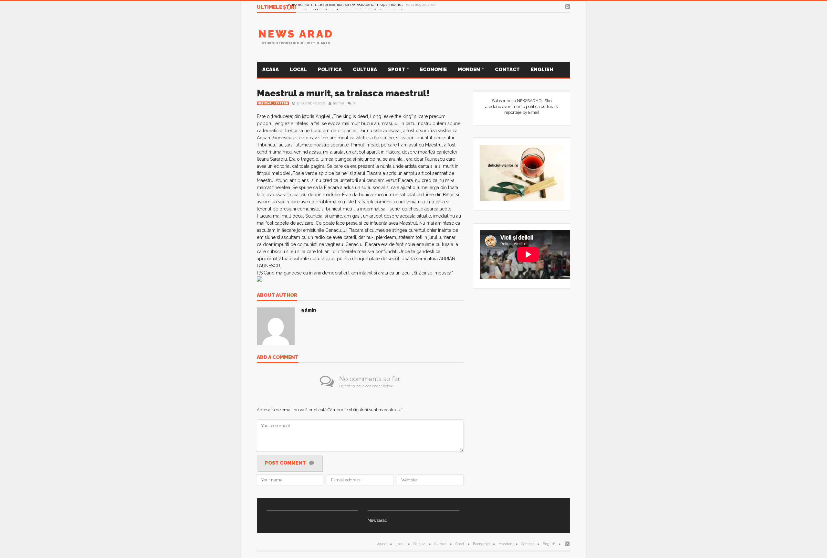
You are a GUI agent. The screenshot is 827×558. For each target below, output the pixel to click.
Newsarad (377, 520)
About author (277, 295)
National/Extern (272, 103)
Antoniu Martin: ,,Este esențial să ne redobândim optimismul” (346, 7)
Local (298, 69)
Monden (469, 69)
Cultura (365, 69)
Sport (397, 69)
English (542, 69)
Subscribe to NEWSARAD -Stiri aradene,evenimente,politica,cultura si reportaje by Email (522, 106)
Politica (330, 69)
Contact (507, 69)
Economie (433, 69)
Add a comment (277, 357)
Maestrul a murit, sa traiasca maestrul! (343, 93)
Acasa (270, 69)
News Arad (296, 34)
